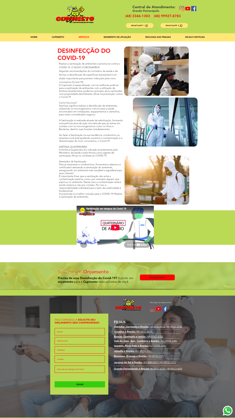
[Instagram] (181, 8)
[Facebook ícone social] (193, 8)
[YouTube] (187, 8)
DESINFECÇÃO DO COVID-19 (84, 54)
